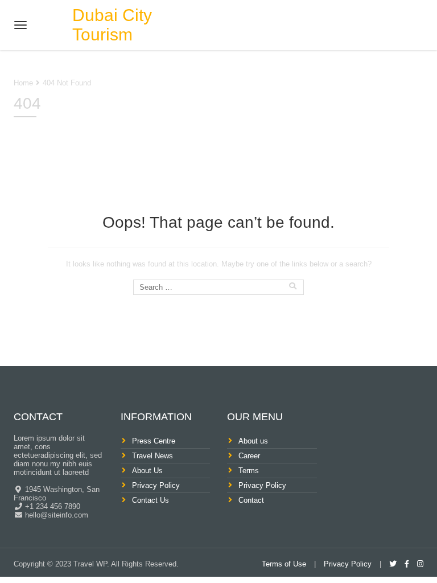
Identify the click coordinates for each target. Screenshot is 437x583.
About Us (147, 470)
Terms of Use (284, 564)
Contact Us (150, 500)
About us (253, 441)
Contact (251, 500)
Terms (248, 470)
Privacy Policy (156, 485)
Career (249, 455)
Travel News (152, 455)
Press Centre (153, 441)
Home (23, 83)
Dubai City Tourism (112, 25)
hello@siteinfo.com (55, 515)
